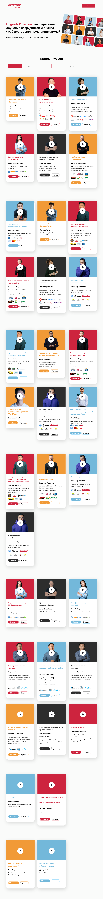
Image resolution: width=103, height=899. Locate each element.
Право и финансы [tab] (73, 66)
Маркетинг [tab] (15, 66)
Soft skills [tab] (88, 66)
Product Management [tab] (44, 66)
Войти (88, 5)
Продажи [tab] (30, 66)
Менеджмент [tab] (59, 66)
